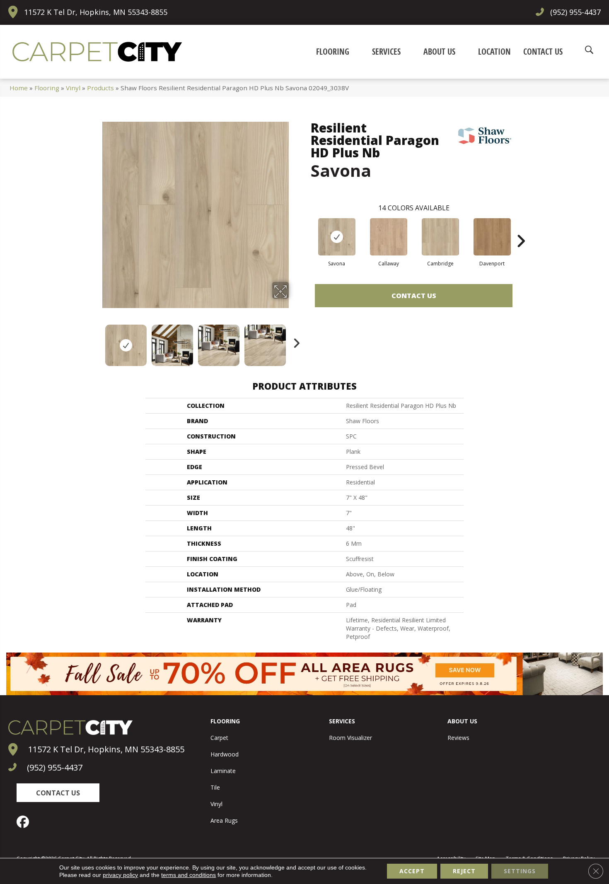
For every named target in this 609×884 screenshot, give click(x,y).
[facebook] (25, 821)
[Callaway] (388, 237)
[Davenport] (492, 237)
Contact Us (414, 295)
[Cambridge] (440, 237)
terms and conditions (188, 875)
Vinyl (73, 88)
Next (294, 341)
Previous (96, 341)
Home (19, 88)
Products (100, 88)
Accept (412, 871)
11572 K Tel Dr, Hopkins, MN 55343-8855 (95, 12)
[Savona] (337, 237)
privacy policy (120, 875)
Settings (520, 871)
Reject (464, 871)
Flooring (46, 88)
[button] (58, 792)
